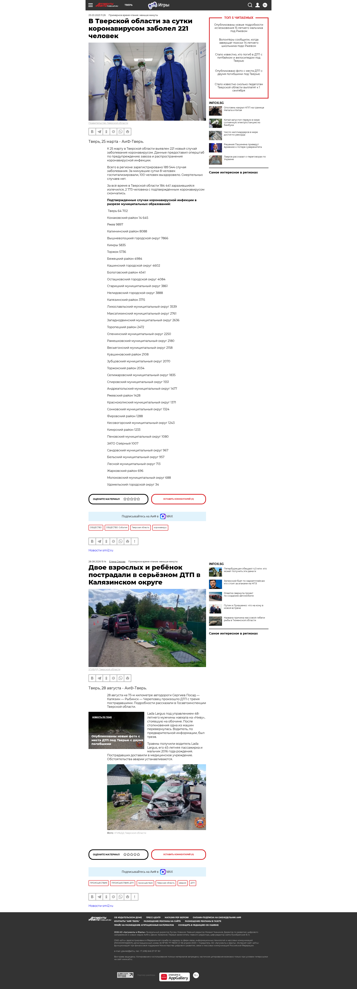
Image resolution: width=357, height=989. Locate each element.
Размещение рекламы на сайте (162, 921)
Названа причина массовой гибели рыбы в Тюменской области (244, 619)
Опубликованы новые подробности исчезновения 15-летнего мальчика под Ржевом (238, 28)
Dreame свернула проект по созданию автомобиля (239, 594)
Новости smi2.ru (101, 550)
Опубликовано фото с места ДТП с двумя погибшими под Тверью (239, 72)
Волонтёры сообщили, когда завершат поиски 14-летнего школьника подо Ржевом (238, 43)
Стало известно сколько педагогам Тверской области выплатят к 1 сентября (239, 87)
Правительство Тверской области (108, 123)
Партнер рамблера (146, 975)
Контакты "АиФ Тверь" (126, 921)
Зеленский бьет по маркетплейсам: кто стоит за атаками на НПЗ (244, 582)
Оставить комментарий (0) (178, 499)
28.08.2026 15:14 (97, 561)
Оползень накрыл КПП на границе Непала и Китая (244, 109)
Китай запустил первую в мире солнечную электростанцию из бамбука (242, 122)
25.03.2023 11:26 (97, 15)
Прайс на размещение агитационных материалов (144, 925)
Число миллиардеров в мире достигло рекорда (241, 133)
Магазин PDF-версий (177, 917)
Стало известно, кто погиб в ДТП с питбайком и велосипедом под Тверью (238, 57)
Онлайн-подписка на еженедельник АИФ (217, 917)
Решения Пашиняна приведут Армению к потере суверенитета (243, 145)
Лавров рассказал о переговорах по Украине (245, 158)
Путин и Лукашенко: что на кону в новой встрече (243, 606)
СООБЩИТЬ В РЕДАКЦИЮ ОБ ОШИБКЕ (198, 925)
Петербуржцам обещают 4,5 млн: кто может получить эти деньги (245, 570)
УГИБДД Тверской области (104, 669)
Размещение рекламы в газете (203, 921)
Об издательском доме (128, 917)
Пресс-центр (153, 917)
